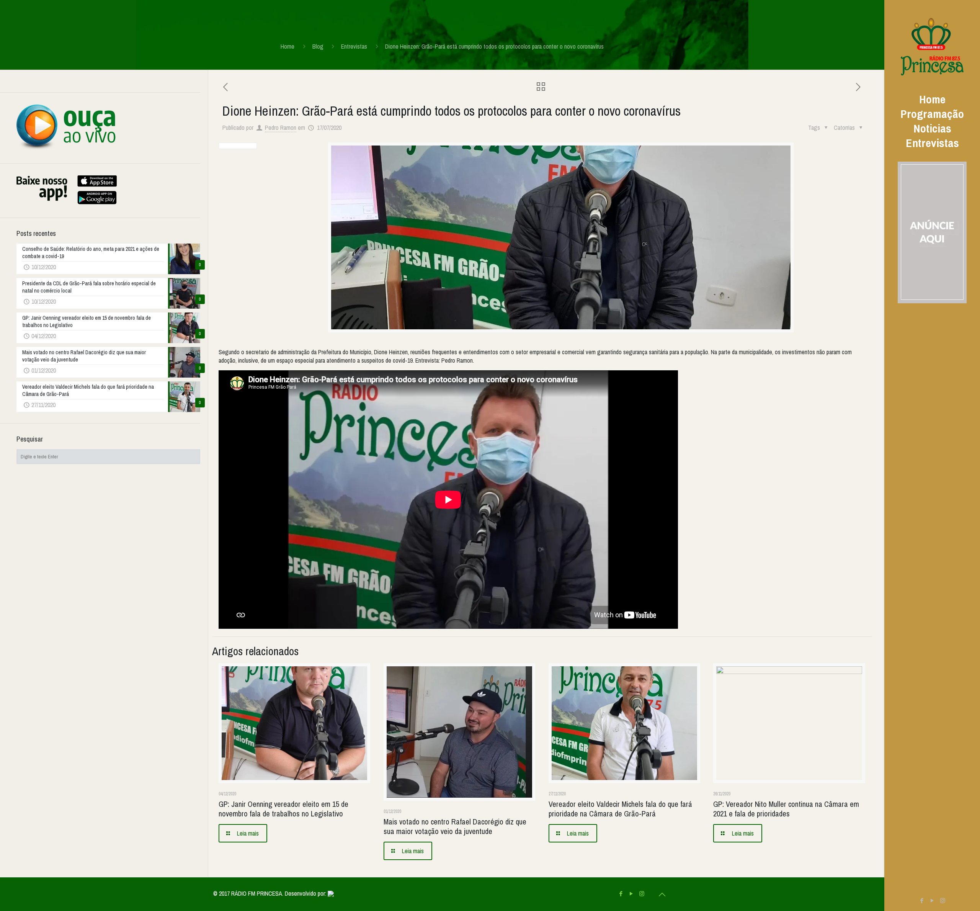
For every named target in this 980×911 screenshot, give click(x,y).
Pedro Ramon (280, 127)
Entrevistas (354, 46)
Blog (317, 46)
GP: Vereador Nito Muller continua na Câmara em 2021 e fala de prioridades (786, 809)
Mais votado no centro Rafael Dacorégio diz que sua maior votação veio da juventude (455, 826)
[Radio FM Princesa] (932, 46)
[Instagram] (943, 900)
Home (287, 46)
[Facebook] (922, 900)
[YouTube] (932, 900)
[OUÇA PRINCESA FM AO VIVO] (66, 148)
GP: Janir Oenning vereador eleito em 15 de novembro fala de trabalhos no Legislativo (283, 809)
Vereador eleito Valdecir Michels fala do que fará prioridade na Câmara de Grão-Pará (620, 809)
